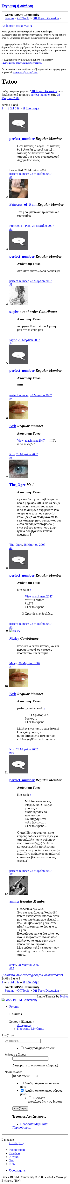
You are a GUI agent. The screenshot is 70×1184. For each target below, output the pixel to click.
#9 (10, 666)
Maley (14, 638)
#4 (10, 343)
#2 (10, 229)
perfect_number (40, 94)
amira (14, 901)
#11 (11, 874)
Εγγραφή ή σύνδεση (17, 6)
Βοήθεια (14, 1153)
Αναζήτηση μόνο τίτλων (39, 1048)
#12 (11, 968)
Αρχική (13, 1156)
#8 (10, 627)
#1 (10, 177)
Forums (14, 1006)
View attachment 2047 (31, 440)
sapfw (14, 312)
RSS (12, 1163)
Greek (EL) (16, 1143)
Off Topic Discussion (44, 91)
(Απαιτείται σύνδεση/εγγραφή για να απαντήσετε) (32, 975)
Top (11, 1160)
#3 (10, 284)
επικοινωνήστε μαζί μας (25, 72)
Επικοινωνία (17, 1149)
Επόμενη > (32, 108)
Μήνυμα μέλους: (15, 1054)
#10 (11, 753)
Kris (12, 426)
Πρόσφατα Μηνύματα (30, 1028)
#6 (10, 457)
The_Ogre (17, 485)
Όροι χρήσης (17, 1170)
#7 (10, 548)
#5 (10, 398)
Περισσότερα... (22, 1127)
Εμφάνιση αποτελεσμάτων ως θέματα (45, 1099)
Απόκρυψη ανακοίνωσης (17, 25)
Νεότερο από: (13, 1072)
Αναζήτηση (24, 1025)
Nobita (64, 996)
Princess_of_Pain (23, 204)
